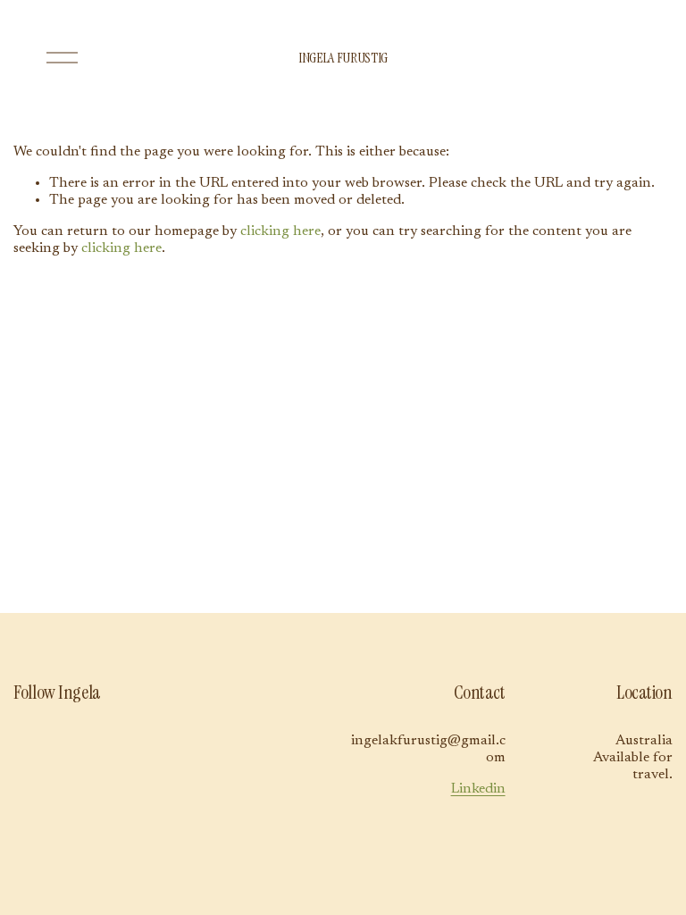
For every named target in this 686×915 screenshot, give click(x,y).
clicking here (280, 231)
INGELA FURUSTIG (343, 57)
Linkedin (478, 789)
